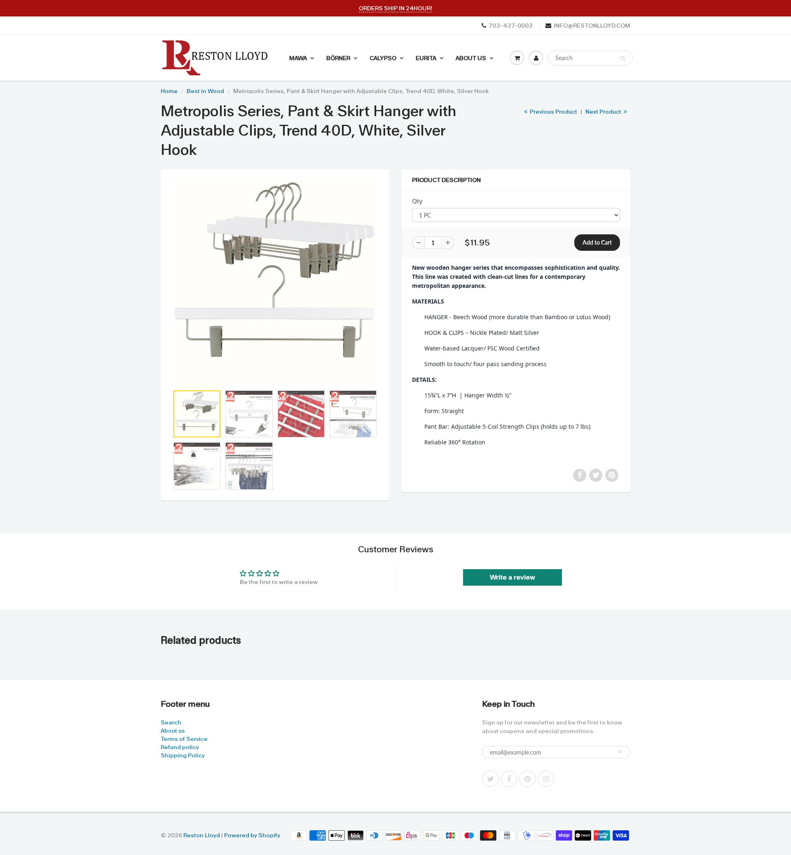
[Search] (622, 58)
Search (171, 722)
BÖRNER (338, 58)
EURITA (426, 58)
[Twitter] (490, 779)
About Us (471, 58)
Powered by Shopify (252, 835)
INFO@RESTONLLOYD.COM (592, 25)
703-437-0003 (511, 25)
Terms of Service (184, 739)
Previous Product (553, 111)
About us (173, 730)
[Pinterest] (527, 779)
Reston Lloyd (201, 835)
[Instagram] (546, 779)
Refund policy (180, 747)
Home (169, 91)
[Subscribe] (620, 751)
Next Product (604, 111)
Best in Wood (205, 91)
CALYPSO (383, 58)
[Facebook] (509, 779)
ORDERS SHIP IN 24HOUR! (395, 8)
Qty (417, 201)
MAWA (298, 58)
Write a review (512, 577)
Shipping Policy (183, 755)
